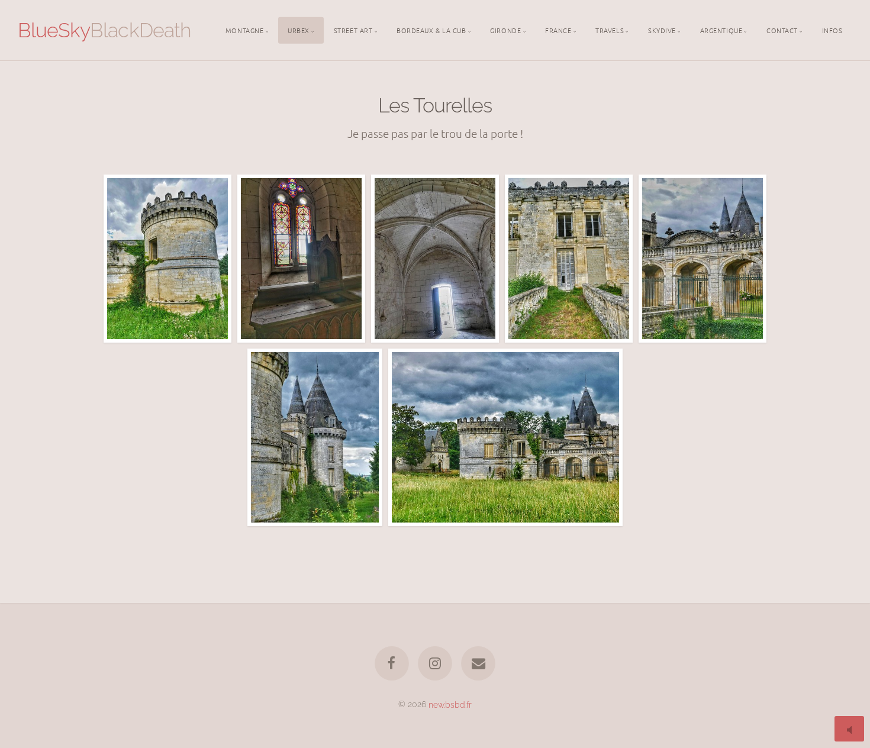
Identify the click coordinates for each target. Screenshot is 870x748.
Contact (782, 29)
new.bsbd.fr (450, 704)
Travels (609, 29)
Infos (832, 29)
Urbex (299, 29)
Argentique (721, 29)
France (558, 29)
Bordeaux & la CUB (431, 29)
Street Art (353, 29)
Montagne (244, 29)
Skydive (662, 29)
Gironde (505, 29)
